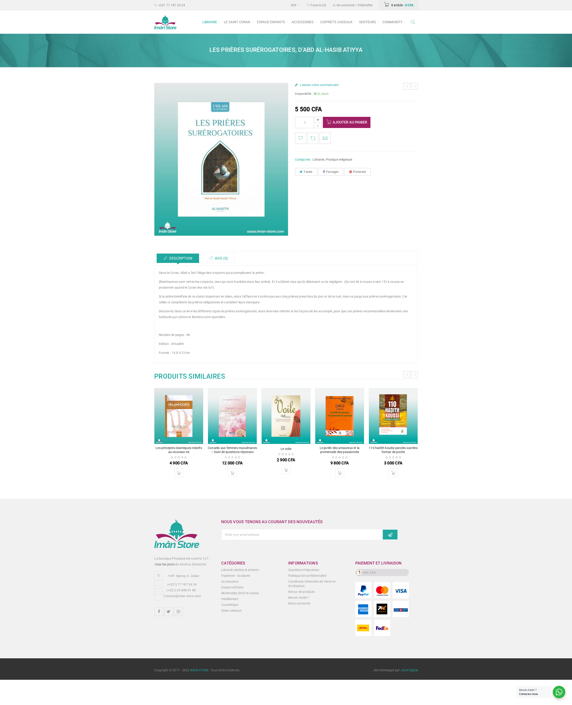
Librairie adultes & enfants (240, 570)
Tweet (308, 172)
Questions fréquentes (303, 570)
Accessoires (229, 581)
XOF (294, 5)
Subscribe (390, 534)
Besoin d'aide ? (298, 597)
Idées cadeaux (231, 610)
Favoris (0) (318, 5)
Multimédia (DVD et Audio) (240, 593)
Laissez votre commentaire (319, 85)
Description (180, 258)
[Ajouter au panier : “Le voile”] (286, 469)
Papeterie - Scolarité (235, 575)
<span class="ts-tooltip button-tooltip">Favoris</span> (300, 138)
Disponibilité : (304, 93)
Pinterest (359, 172)
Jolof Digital (409, 670)
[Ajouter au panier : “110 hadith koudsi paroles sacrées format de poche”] (393, 472)
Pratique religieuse (339, 159)
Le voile (286, 449)
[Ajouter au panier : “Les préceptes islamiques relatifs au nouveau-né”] (178, 472)
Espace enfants (232, 587)
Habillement (229, 599)
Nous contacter (299, 603)
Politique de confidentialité (307, 575)
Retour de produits (301, 592)
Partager (332, 172)
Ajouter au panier (350, 122)
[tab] (178, 258)
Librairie (318, 159)
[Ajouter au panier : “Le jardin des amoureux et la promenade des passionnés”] (339, 472)
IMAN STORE (199, 670)
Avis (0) (221, 258)
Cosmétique (229, 604)
